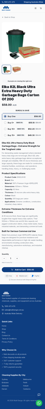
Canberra (26, 389)
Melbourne (27, 379)
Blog (3, 332)
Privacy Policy (7, 342)
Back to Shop (10, 17)
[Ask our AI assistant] (39, 395)
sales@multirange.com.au (14, 310)
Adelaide (5, 386)
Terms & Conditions (9, 339)
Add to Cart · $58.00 (24, 270)
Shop (4, 329)
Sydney (5, 379)
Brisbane (5, 383)
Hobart (25, 386)
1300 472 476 (9, 2)
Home (4, 326)
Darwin (4, 389)
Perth (25, 383)
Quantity (5, 254)
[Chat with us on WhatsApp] (39, 403)
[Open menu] (35, 8)
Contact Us (6, 335)
